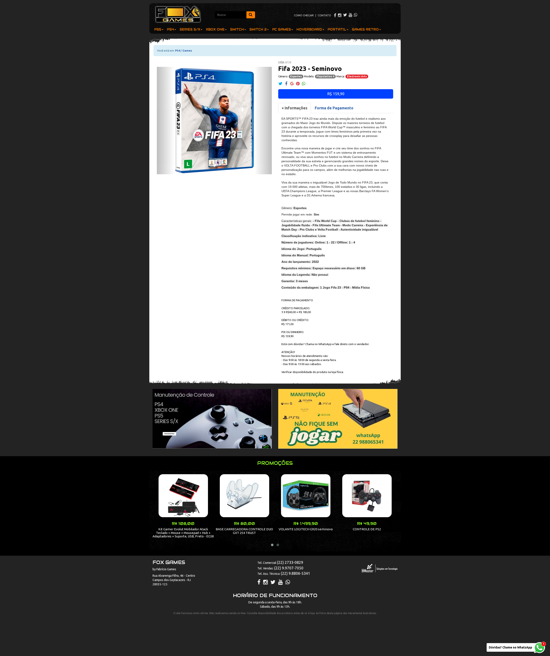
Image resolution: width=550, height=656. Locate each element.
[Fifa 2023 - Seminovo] (214, 120)
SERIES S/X (190, 29)
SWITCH (237, 29)
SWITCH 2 (258, 29)
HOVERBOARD (309, 29)
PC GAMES (281, 29)
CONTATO (324, 15)
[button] (165, 120)
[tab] (294, 108)
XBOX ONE (215, 29)
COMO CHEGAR (304, 15)
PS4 (170, 29)
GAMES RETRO (365, 29)
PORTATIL (337, 29)
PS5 (157, 29)
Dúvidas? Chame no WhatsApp (510, 647)
